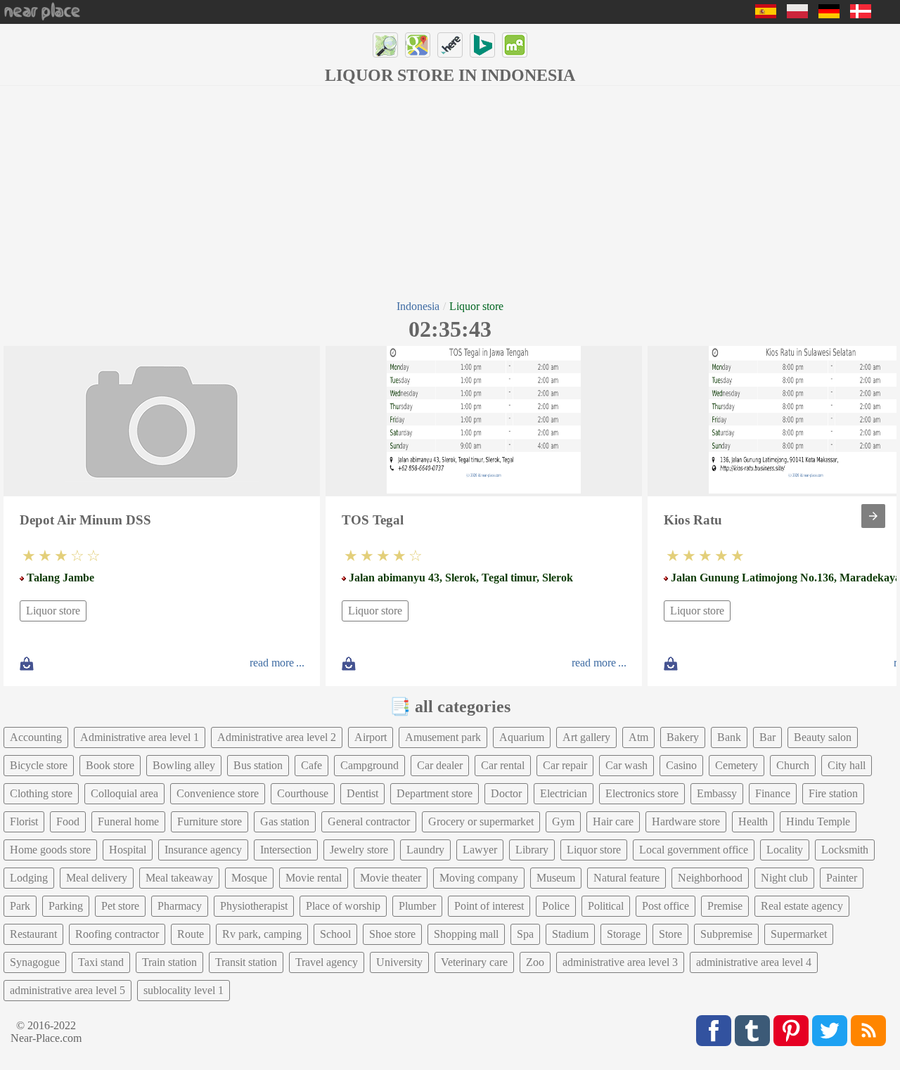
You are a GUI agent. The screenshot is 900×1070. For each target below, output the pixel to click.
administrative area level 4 (753, 962)
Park (20, 906)
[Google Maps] (417, 45)
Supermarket (799, 934)
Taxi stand (101, 962)
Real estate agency (802, 906)
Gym (563, 821)
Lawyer (480, 850)
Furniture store (209, 821)
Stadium (570, 934)
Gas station (284, 821)
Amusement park (443, 737)
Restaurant (33, 934)
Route (190, 934)
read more (272, 663)
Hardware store (686, 821)
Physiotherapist (254, 906)
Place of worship (343, 906)
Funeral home (128, 821)
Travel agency (326, 962)
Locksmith (844, 850)
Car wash (626, 765)
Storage (624, 934)
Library (531, 850)
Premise (724, 906)
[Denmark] (860, 14)
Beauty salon (822, 737)
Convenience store (217, 793)
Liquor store (53, 611)
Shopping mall (466, 934)
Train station (169, 962)
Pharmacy (180, 906)
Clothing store (41, 793)
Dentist (362, 793)
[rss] (868, 1030)
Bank (729, 737)
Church (792, 765)
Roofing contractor (117, 934)
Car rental (503, 765)
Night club (784, 878)
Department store (434, 793)
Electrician (563, 793)
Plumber (417, 906)
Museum (555, 878)
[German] (829, 14)
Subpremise (726, 934)
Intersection (285, 850)
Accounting (36, 737)
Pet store (120, 906)
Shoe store (392, 934)
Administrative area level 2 (276, 737)
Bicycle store (39, 765)
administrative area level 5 (67, 990)
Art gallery (586, 737)
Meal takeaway (179, 878)
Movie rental (313, 878)
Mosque (249, 878)
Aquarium (521, 737)
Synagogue (35, 962)
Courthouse (302, 793)
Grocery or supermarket (481, 821)
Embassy (717, 793)
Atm (638, 737)
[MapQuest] (514, 45)
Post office (665, 906)
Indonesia (418, 306)
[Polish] (797, 14)
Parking (66, 906)
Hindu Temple (818, 821)
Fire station (833, 793)
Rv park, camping (262, 934)
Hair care (613, 821)
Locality (784, 850)
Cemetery (736, 765)
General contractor (369, 821)
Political (606, 906)
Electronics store (642, 793)
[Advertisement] (450, 191)
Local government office (693, 850)
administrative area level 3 (620, 962)
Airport (370, 737)
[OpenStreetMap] (385, 45)
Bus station (258, 765)
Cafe (311, 765)
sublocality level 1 (183, 990)
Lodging (29, 878)
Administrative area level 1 (139, 737)
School (335, 934)
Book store (110, 765)
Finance (772, 793)
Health (753, 821)
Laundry (425, 850)
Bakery (683, 737)
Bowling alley (184, 765)
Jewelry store (359, 850)
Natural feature (626, 878)
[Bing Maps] (482, 45)
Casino (681, 765)
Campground (369, 765)
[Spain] (765, 14)
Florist (24, 821)
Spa (525, 934)
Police (556, 906)
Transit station (246, 962)
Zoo (535, 962)
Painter (841, 878)
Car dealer (440, 765)
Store (670, 934)
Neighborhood (710, 878)
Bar (767, 737)
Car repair (565, 765)
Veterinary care (474, 962)
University (399, 962)
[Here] (450, 45)
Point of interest (489, 906)
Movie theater (390, 878)
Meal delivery (96, 878)
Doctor (506, 793)
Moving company (478, 878)
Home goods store (50, 850)
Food (67, 821)
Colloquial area (124, 793)
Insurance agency (203, 850)
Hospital (127, 850)
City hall (847, 765)
